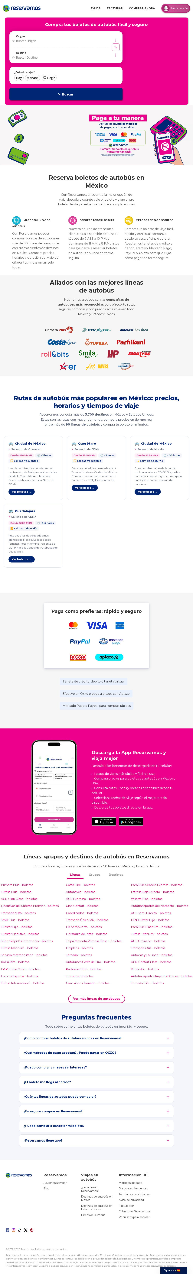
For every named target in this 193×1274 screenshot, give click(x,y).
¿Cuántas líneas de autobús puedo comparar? (60, 1096)
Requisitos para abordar (134, 1217)
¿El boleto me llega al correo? (47, 1082)
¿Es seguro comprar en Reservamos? (53, 1111)
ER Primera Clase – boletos (20, 969)
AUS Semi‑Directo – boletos (151, 913)
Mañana (32, 78)
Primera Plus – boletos (17, 885)
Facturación (126, 1206)
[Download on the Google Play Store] (131, 821)
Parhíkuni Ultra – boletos (83, 969)
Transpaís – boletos (79, 976)
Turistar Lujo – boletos (16, 927)
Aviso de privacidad (131, 1200)
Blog (46, 1188)
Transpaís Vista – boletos (18, 913)
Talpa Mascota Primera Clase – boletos (93, 941)
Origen (20, 36)
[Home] (22, 8)
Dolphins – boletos (79, 948)
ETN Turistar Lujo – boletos (150, 920)
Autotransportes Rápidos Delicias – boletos (161, 976)
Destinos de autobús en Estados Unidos (97, 1207)
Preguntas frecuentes (133, 1188)
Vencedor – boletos (145, 969)
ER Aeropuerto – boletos (84, 927)
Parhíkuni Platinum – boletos (151, 927)
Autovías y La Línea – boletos (151, 955)
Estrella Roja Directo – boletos (152, 891)
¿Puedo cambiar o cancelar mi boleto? (54, 1126)
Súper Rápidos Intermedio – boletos (27, 941)
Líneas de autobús (93, 1215)
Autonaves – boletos (80, 891)
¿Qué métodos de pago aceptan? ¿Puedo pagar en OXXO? (70, 1053)
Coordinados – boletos (82, 913)
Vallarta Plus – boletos (146, 898)
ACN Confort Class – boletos (151, 962)
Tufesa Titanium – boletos (149, 933)
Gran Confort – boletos (82, 905)
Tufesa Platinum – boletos (19, 948)
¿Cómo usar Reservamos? (90, 1189)
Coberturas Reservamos (134, 1211)
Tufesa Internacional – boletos (22, 983)
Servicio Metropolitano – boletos (24, 955)
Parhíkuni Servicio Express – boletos (156, 885)
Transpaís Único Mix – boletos (87, 920)
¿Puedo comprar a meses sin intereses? (55, 1067)
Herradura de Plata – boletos (86, 933)
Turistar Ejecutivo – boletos (20, 933)
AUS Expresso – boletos (83, 898)
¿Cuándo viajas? (24, 72)
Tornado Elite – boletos (147, 983)
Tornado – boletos (79, 955)
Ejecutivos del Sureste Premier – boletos (30, 905)
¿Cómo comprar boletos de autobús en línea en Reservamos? (73, 1038)
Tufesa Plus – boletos (16, 891)
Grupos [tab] (94, 875)
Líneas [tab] (75, 875)
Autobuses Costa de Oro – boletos (90, 962)
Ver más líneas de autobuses (96, 998)
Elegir (51, 78)
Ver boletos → (21, 491)
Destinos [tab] (116, 875)
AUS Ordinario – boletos (148, 941)
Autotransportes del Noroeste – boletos (159, 905)
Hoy (19, 78)
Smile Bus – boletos (15, 920)
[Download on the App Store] (104, 821)
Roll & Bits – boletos (15, 962)
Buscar (68, 94)
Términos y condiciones (134, 1194)
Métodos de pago (130, 1183)
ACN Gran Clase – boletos (19, 898)
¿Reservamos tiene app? (43, 1140)
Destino (21, 53)
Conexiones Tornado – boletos (87, 983)
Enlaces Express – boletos (19, 976)
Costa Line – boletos (80, 885)
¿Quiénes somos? (55, 1183)
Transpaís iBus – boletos (148, 948)
